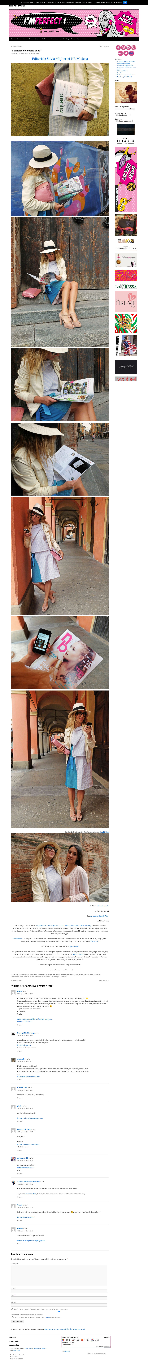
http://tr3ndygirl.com (24, 1045)
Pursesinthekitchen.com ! (25, 1217)
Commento (15, 1263)
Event (19, 39)
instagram (25, 1019)
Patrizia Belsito (103, 906)
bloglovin (49, 1019)
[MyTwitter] (126, 55)
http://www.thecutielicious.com (27, 1144)
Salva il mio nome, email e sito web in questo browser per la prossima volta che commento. (40, 1309)
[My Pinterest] (123, 49)
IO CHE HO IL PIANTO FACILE (126, 61)
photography (46, 975)
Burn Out (119, 73)
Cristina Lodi (22, 1087)
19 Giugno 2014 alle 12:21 (25, 1207)
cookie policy (14, 1345)
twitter (19, 1019)
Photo (44, 39)
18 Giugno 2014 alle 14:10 (25, 1061)
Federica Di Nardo (24, 1129)
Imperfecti (17, 5)
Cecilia (19, 991)
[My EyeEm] (120, 55)
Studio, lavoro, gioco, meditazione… (126, 75)
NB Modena (17, 938)
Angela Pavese (34, 53)
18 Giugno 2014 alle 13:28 (25, 994)
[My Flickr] (131, 55)
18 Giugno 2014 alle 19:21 (25, 1160)
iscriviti (48, 1317)
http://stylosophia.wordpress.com (28, 1076)
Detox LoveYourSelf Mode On (125, 65)
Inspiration (34, 975)
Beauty (37, 39)
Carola (19, 1205)
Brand (31, 39)
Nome (13, 1288)
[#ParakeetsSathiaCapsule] (126, 281)
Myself (40, 975)
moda (22, 976)
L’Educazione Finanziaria (123, 63)
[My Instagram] (128, 49)
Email (13, 1295)
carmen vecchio (22, 1158)
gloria (19, 1106)
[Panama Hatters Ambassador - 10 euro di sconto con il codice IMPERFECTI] (126, 250)
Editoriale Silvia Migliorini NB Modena (60, 58)
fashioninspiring (89, 975)
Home (13, 39)
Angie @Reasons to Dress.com (28, 1181)
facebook (41, 1019)
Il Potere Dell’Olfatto (122, 71)
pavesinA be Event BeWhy (99, 916)
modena (26, 976)
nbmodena (47, 976)
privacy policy (14, 1341)
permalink (64, 976)
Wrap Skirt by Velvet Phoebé (124, 77)
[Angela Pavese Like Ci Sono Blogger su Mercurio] (126, 267)
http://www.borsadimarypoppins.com (30, 1118)
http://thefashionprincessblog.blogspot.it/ (31, 1240)
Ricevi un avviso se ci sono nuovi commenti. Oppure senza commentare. (38, 1317)
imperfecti (97, 975)
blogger (65, 975)
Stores (25, 39)
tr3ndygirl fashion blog (25, 1033)
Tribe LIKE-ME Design (39, 1348)
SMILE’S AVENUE (24, 1022)
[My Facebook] (118, 49)
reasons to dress (31, 1194)
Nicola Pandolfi (78, 954)
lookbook (33, 1019)
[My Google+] (133, 49)
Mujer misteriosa (17, 46)
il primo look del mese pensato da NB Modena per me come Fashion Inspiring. (64, 925)
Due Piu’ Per (104, 832)
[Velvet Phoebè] (126, 332)
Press (78, 39)
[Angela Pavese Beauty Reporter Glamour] (126, 243)
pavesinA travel (52, 39)
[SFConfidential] (126, 355)
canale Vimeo (16, 1350)
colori (76, 975)
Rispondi (20, 1025)
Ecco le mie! (94, 941)
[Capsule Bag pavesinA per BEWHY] (126, 235)
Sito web (13, 1302)
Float (72, 39)
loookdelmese (15, 976)
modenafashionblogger (36, 976)
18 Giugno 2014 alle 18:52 (25, 1132)
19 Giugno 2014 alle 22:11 (25, 1231)
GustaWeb (67, 1351)
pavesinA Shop (64, 39)
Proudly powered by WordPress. (97, 1353)
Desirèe (20, 1228)
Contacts (85, 39)
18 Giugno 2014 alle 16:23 (25, 1108)
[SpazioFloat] (126, 373)
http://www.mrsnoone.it (25, 1167)
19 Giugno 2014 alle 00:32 (25, 1184)
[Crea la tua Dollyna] (126, 311)
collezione (71, 975)
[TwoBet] (126, 381)
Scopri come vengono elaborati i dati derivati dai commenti (65, 1329)
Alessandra (21, 1059)
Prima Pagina (104, 46)
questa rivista (73, 946)
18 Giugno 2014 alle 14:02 (25, 1035)
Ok (125, 2)
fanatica (81, 975)
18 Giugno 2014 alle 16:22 (25, 1090)
